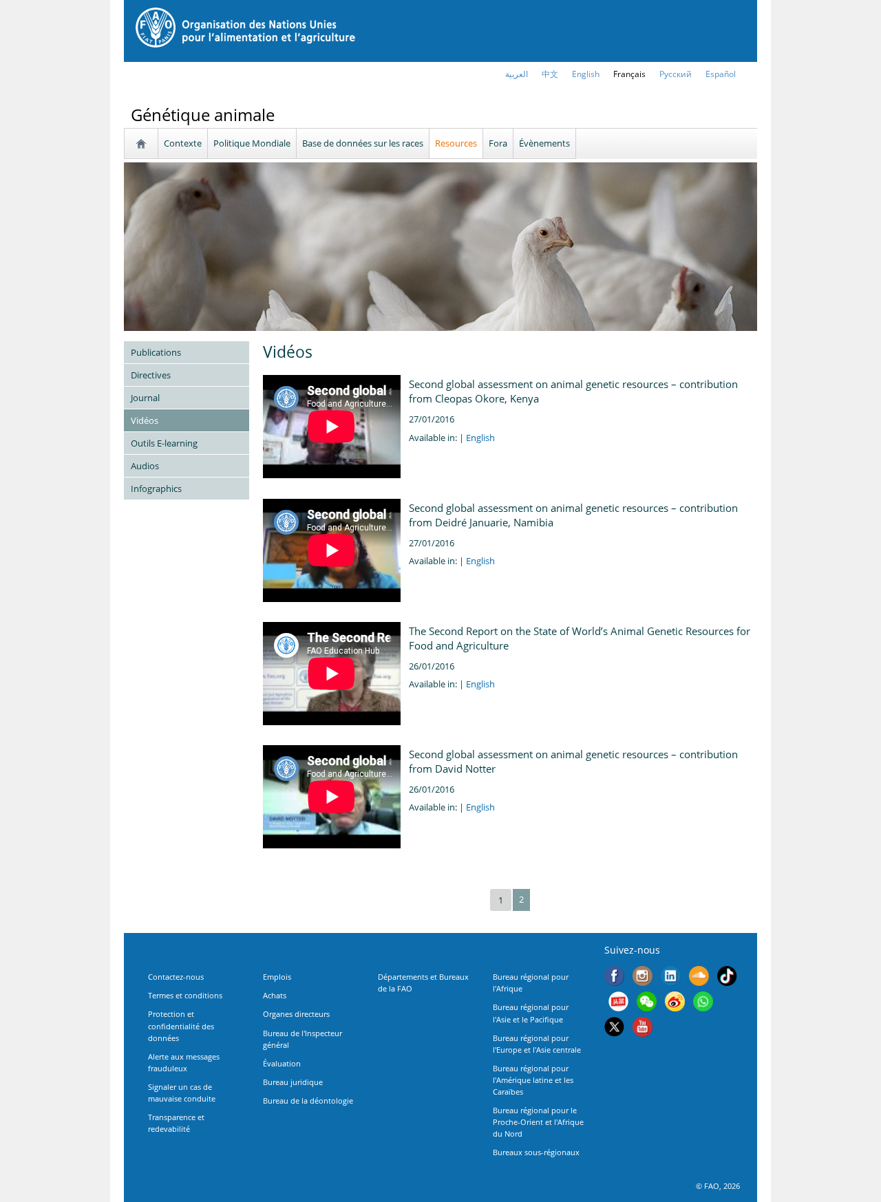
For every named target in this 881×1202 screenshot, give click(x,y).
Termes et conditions (185, 995)
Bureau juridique (293, 1082)
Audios (145, 466)
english (585, 74)
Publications (156, 352)
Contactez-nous (176, 977)
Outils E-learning (164, 443)
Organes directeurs (296, 1014)
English (480, 437)
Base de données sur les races (362, 143)
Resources (456, 143)
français (629, 74)
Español (720, 74)
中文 (550, 74)
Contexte (183, 143)
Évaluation (282, 1063)
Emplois (277, 977)
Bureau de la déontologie (308, 1100)
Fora (498, 143)
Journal (145, 397)
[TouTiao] (618, 1003)
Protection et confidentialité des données (181, 1025)
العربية (516, 74)
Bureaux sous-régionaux (536, 1152)
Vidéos (144, 420)
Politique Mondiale (251, 143)
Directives (151, 375)
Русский (675, 74)
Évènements (544, 143)
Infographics (156, 488)
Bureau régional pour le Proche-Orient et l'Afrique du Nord (538, 1122)
